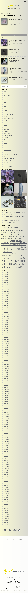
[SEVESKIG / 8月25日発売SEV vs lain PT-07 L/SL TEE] (7, 176)
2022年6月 (6, 376)
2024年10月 (6, 318)
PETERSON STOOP (8, 135)
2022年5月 (6, 378)
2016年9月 (6, 520)
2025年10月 (6, 293)
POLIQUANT (6, 137)
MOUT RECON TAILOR (8, 118)
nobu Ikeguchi (7, 129)
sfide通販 (4, 238)
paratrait (6, 131)
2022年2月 (6, 385)
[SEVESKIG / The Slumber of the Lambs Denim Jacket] (7, 189)
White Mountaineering (9, 158)
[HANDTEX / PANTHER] (20, 202)
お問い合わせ (8, 539)
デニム (14, 252)
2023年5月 (6, 353)
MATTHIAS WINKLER (8, 114)
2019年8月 (6, 447)
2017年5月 (6, 504)
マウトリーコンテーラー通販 (14, 258)
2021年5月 (6, 403)
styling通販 (19, 238)
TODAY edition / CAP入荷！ (16, 19)
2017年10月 (6, 493)
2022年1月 (6, 387)
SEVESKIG (6, 143)
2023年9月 (6, 345)
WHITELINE (5, 243)
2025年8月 (6, 297)
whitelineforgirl (13, 243)
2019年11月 (6, 441)
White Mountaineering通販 (15, 247)
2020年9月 (6, 420)
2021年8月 (6, 397)
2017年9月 (6, 495)
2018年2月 (6, 485)
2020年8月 (6, 422)
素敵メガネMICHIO (8, 166)
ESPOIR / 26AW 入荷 (14, 49)
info (5, 112)
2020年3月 (6, 433)
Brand (5, 97)
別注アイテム (6, 162)
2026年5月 (6, 278)
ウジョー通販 (15, 249)
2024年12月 (6, 314)
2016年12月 (6, 514)
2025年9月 (6, 295)
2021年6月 (6, 401)
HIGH (5, 108)
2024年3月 (6, 332)
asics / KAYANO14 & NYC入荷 (16, 77)
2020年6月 (6, 426)
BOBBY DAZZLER (7, 95)
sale (5, 139)
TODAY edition (17, 22)
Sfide (5, 145)
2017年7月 (6, 499)
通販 (20, 267)
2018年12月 (6, 464)
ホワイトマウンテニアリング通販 (13, 255)
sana (5, 141)
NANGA (5, 125)
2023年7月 (6, 349)
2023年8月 (6, 347)
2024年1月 (6, 337)
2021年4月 (6, 406)
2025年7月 (6, 299)
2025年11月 (6, 291)
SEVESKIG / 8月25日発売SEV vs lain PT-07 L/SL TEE (15, 212)
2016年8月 (6, 522)
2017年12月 (6, 489)
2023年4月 (6, 355)
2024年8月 (6, 322)
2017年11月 (6, 491)
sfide (23, 236)
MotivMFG (6, 116)
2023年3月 (6, 358)
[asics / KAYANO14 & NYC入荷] (7, 202)
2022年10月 (6, 368)
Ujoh (5, 152)
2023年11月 (6, 341)
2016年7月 (6, 524)
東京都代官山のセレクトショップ (14, 577)
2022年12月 (6, 364)
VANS (5, 156)
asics (5, 91)
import (5, 110)
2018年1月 (6, 487)
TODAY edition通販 (16, 23)
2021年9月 (6, 395)
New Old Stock (7, 127)
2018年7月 (6, 474)
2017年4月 (6, 506)
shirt (9, 238)
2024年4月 (6, 330)
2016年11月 (6, 516)
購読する (14, 35)
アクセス (15, 539)
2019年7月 (6, 449)
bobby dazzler (6, 227)
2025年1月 (6, 312)
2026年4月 (6, 280)
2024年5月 (6, 328)
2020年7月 (6, 424)
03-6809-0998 (14, 579)
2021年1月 (6, 412)
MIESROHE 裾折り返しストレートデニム (12, 220)
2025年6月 (6, 301)
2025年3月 (6, 307)
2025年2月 (6, 310)
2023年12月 (6, 339)
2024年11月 (6, 316)
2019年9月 (6, 445)
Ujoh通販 (18, 240)
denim (15, 230)
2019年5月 (6, 454)
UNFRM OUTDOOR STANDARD (10, 154)
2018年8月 (6, 472)
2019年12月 (6, 439)
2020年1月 (6, 437)
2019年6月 (6, 451)
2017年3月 (6, 508)
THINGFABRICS (5, 241)
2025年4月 (6, 305)
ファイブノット (16, 254)
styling (12, 238)
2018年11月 (6, 466)
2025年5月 (6, 303)
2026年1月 (6, 287)
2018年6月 (6, 476)
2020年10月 (6, 418)
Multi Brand (18, 20)
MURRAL (5, 122)
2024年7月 (6, 324)
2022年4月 (6, 380)
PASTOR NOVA (7, 133)
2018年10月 (6, 468)
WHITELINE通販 (17, 245)
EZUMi (5, 106)
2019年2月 (6, 460)
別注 (16, 267)
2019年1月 (6, 462)
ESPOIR (5, 104)
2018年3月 (6, 483)
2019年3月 (6, 458)
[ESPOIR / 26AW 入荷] (20, 176)
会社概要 (20, 539)
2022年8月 (6, 372)
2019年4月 (6, 456)
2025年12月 (6, 289)
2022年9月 (6, 370)
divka (5, 102)
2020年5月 (6, 428)
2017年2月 (6, 510)
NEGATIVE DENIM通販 (6, 236)
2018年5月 (6, 479)
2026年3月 (6, 282)
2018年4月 (6, 481)
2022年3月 (6, 383)
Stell (5, 148)
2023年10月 (6, 343)
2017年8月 (6, 497)
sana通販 (19, 236)
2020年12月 (6, 414)
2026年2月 (6, 284)
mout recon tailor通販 (14, 234)
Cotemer (6, 100)
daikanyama (7, 230)
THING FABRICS (7, 150)
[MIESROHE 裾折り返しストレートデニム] (20, 189)
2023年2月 (6, 360)
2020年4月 (6, 431)
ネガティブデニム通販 (7, 254)
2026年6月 (6, 276)
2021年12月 (6, 389)
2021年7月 (6, 399)
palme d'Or (14, 236)
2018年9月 (6, 470)
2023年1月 (6, 362)
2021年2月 (6, 410)
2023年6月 (6, 351)
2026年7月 (6, 274)
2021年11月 (6, 391)
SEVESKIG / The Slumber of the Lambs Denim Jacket (17, 59)
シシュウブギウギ (7, 160)
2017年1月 (6, 512)
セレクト (8, 251)
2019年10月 (6, 443)
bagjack (5, 93)
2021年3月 (6, 408)
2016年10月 (6, 518)
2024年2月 (6, 335)
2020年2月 (6, 435)
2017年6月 (6, 502)
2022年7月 (6, 374)
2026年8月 (6, 272)
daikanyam (15, 227)
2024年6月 (6, 326)
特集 (4, 164)
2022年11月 (6, 366)
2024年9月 (6, 320)
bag (2, 227)
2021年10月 (6, 393)
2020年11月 (6, 416)
